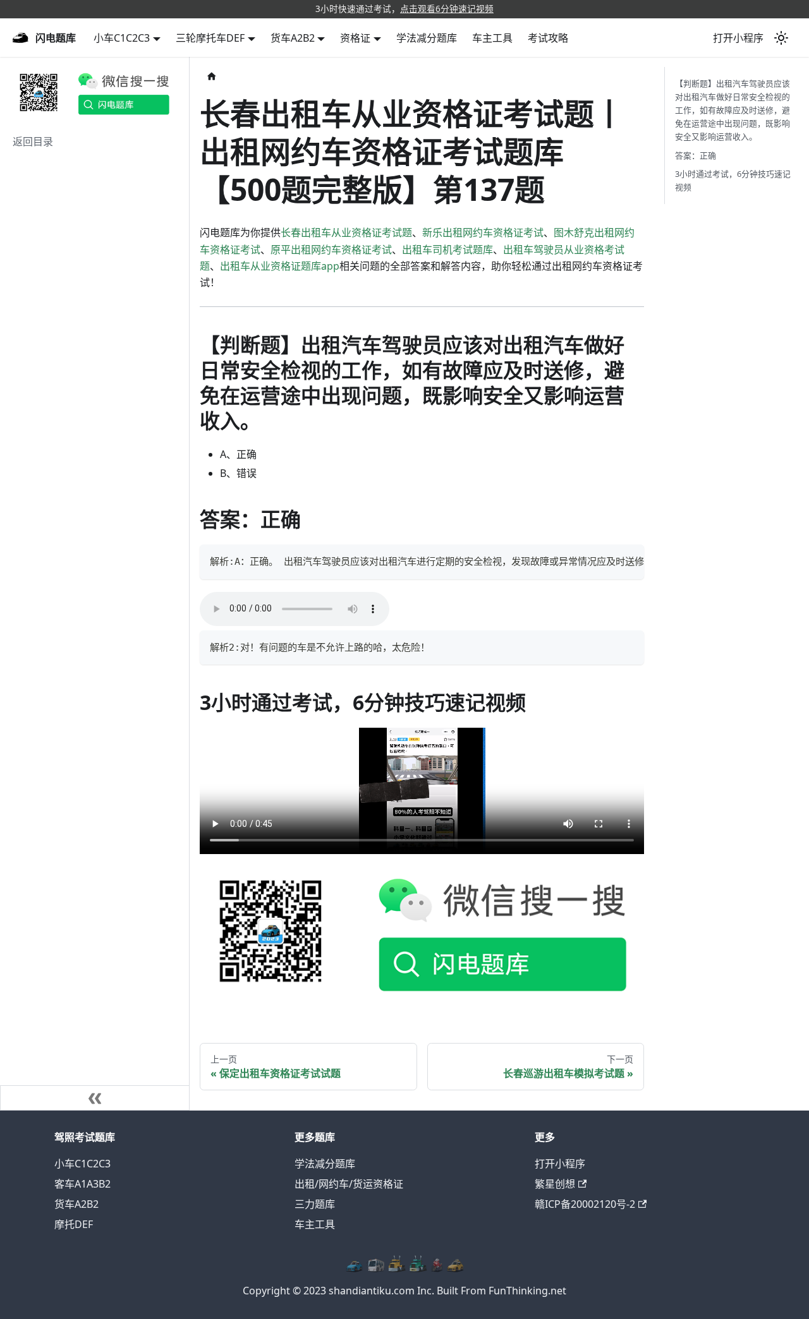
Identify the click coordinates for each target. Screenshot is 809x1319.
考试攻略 (548, 38)
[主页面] (212, 77)
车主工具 (492, 38)
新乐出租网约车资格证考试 (483, 232)
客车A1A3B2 (82, 1184)
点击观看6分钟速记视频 (447, 9)
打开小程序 (738, 38)
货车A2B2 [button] (293, 38)
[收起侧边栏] (95, 1098)
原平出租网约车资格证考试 (331, 249)
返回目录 (33, 141)
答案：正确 (695, 155)
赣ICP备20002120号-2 (585, 1204)
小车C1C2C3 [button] (122, 38)
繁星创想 (555, 1184)
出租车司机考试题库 (447, 249)
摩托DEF (73, 1224)
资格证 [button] (355, 38)
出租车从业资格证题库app (279, 266)
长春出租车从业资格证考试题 (346, 232)
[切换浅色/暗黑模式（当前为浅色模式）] (781, 38)
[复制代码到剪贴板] (628, 560)
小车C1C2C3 (82, 1164)
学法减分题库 (426, 38)
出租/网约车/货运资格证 (349, 1184)
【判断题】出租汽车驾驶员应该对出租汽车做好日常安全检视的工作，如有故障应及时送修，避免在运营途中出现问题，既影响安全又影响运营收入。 (732, 110)
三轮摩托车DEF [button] (210, 38)
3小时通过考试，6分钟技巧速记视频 (733, 180)
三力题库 (315, 1204)
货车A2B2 (76, 1204)
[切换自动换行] (605, 560)
